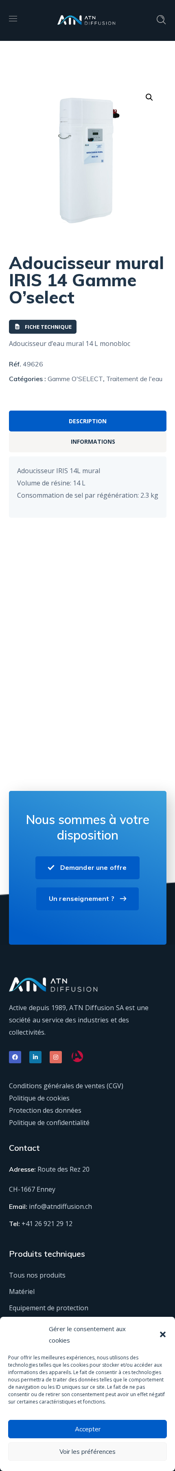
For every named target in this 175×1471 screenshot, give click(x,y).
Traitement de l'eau (134, 379)
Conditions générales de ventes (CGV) (66, 1085)
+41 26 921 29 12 (47, 1223)
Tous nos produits (37, 1275)
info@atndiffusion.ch (60, 1206)
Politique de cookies (39, 1098)
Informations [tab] (93, 441)
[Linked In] (35, 1057)
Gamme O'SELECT (75, 379)
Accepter (88, 1429)
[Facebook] (15, 1057)
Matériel (22, 1291)
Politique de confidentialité (49, 1122)
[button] (163, 1334)
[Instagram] (56, 1057)
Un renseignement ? (81, 898)
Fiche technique (48, 326)
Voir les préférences (87, 1451)
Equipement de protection (48, 1307)
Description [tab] (88, 421)
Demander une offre (93, 867)
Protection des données (45, 1110)
